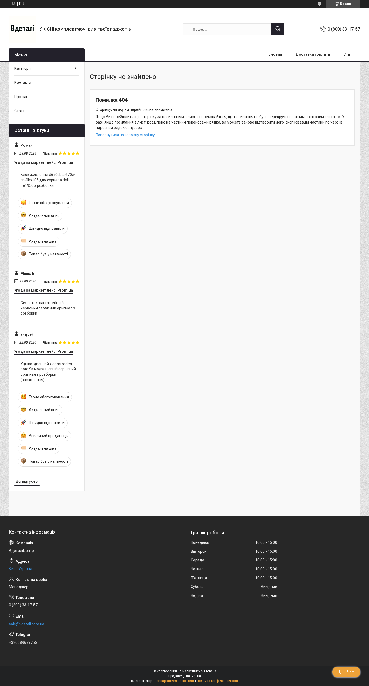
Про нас (21, 97)
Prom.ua (210, 671)
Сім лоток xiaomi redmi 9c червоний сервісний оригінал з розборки (48, 308)
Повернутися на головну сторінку (125, 135)
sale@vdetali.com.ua (26, 624)
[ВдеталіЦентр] (22, 29)
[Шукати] (277, 29)
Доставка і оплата (313, 54)
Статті (349, 54)
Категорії (22, 68)
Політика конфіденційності (217, 681)
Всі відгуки (25, 481)
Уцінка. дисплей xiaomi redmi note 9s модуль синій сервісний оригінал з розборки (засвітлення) (48, 372)
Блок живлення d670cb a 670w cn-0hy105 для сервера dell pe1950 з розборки (48, 179)
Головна (274, 54)
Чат (350, 672)
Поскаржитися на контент (174, 681)
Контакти (22, 82)
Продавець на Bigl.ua (184, 676)
